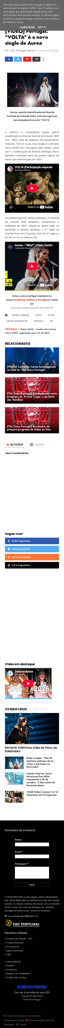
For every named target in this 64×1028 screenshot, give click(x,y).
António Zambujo (20, 315)
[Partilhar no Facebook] (9, 59)
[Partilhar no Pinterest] (27, 59)
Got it (42, 27)
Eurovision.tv (13, 946)
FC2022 (51, 315)
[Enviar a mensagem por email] (36, 59)
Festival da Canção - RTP (19, 938)
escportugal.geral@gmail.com (23, 916)
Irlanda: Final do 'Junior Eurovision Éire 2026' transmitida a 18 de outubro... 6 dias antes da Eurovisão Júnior (41, 779)
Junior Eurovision (15, 950)
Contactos (12, 969)
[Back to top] (56, 1020)
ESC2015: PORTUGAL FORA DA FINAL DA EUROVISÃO (31, 749)
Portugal (38, 321)
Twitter (30, 299)
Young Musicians (15, 942)
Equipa (10, 965)
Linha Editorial (14, 961)
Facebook (19, 299)
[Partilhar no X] (18, 59)
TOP (51, 321)
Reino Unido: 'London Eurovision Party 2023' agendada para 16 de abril (30, 330)
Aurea (38, 315)
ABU (9, 954)
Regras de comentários (18, 973)
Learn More (27, 27)
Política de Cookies (16, 977)
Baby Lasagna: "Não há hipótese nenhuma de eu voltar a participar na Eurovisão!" (40, 762)
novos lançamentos (17, 321)
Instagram (44, 299)
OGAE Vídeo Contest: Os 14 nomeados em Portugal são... (42, 793)
